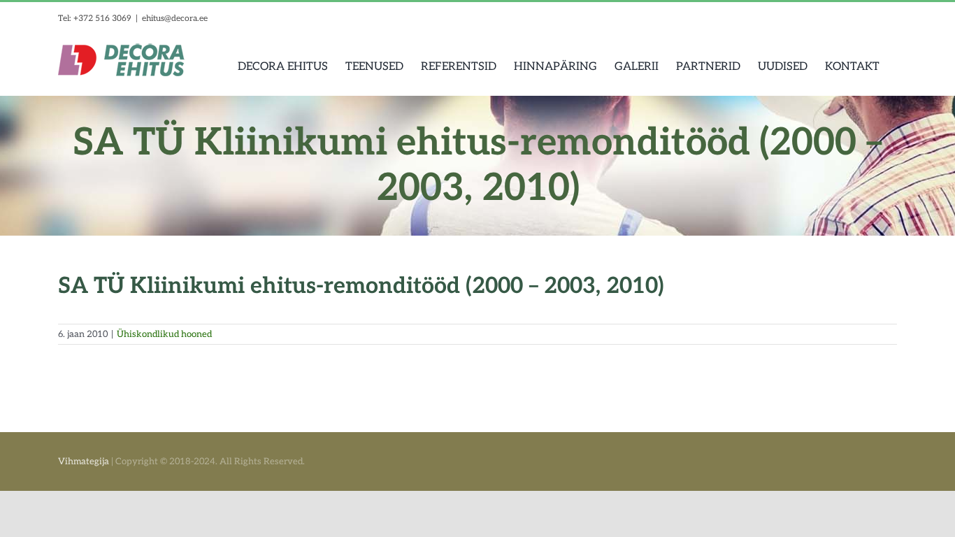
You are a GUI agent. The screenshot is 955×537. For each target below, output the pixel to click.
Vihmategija (83, 461)
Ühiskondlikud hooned (164, 334)
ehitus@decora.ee (175, 18)
